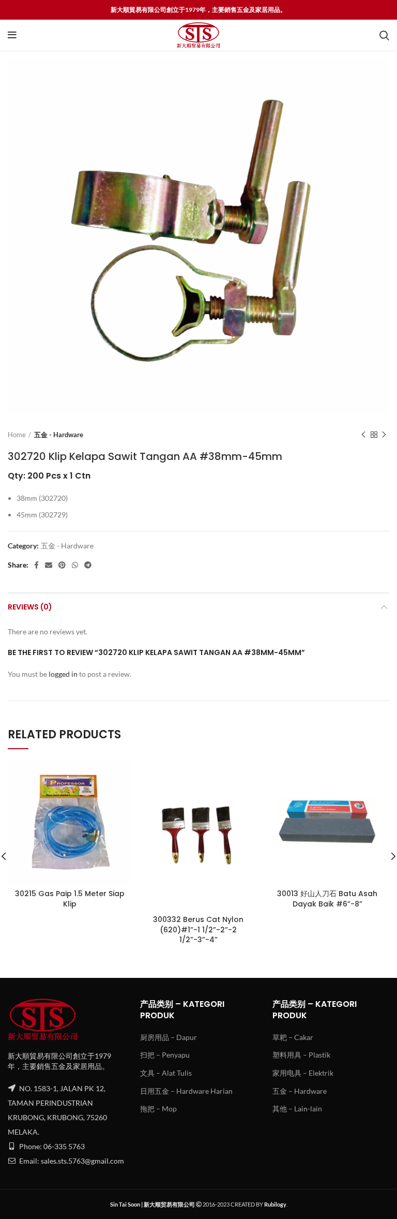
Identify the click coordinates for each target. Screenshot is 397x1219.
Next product (384, 434)
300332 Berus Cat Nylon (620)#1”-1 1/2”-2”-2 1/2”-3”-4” (198, 929)
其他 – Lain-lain (297, 1108)
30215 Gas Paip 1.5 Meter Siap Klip (70, 898)
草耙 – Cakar (292, 1037)
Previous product (363, 434)
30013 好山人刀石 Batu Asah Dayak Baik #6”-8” (327, 898)
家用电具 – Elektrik (302, 1072)
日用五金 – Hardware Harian (186, 1091)
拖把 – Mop (158, 1108)
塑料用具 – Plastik (301, 1054)
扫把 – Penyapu (165, 1054)
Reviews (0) (30, 607)
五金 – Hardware (299, 1091)
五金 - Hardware (58, 434)
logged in (63, 674)
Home (17, 434)
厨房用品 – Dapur (168, 1037)
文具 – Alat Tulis (166, 1072)
